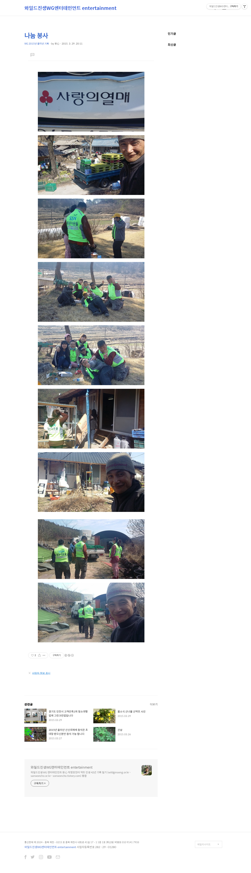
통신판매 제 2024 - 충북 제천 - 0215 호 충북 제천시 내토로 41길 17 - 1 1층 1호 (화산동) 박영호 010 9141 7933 (81, 842)
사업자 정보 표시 (41, 672)
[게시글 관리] (44, 655)
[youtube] (49, 857)
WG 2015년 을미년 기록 (36, 43)
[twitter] (33, 857)
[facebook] (25, 857)
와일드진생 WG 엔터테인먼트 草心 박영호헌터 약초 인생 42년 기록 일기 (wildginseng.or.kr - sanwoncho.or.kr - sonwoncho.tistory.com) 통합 (81, 774)
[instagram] (41, 857)
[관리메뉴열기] (244, 6)
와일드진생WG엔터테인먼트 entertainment (70, 8)
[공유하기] (39, 655)
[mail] (58, 857)
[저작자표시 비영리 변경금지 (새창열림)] (69, 655)
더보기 (154, 704)
